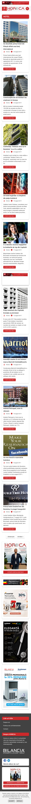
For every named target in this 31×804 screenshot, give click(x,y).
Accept (11, 801)
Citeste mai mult (9, 69)
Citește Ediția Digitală (16, 572)
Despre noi (6, 722)
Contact (5, 729)
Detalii (19, 801)
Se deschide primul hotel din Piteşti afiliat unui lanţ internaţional (13, 46)
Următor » (20, 536)
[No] (29, 798)
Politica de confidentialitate (12, 725)
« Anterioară (10, 536)
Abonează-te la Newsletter (15, 782)
